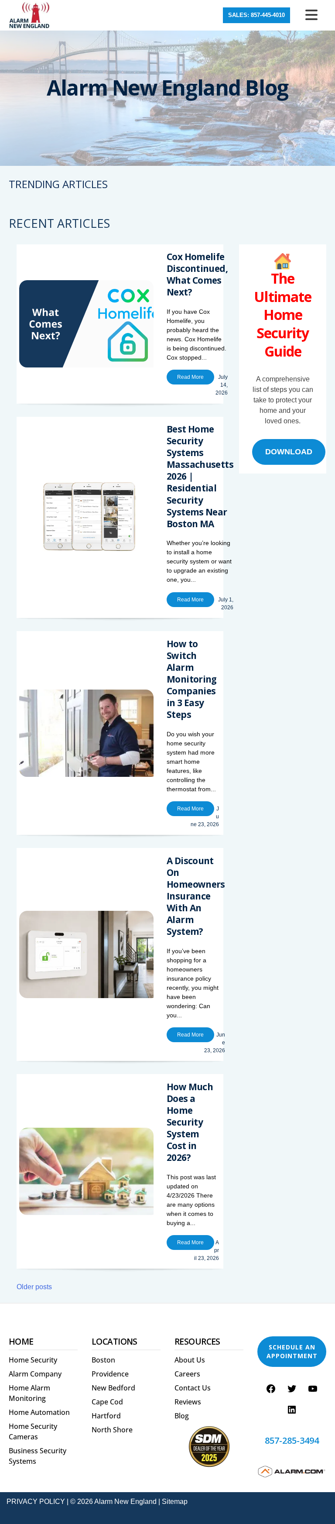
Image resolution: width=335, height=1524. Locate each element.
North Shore (112, 1430)
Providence (110, 1374)
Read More (190, 377)
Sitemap (175, 1501)
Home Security (33, 1360)
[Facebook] (271, 1389)
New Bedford (113, 1388)
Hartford (106, 1416)
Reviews (187, 1402)
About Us (189, 1360)
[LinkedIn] (292, 1410)
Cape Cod (107, 1402)
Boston (103, 1360)
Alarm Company (35, 1374)
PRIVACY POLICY (36, 1501)
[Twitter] (292, 1389)
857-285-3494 (292, 1440)
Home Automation (39, 1412)
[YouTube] (313, 1389)
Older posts (34, 1287)
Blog (181, 1416)
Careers (187, 1374)
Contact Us (192, 1388)
